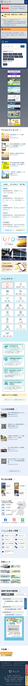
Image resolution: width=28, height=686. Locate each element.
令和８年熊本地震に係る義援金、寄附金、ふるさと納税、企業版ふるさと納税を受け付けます (13, 35)
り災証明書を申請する (9, 25)
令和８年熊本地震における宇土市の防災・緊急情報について (17, 8)
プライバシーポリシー (19, 662)
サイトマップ (17, 665)
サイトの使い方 (5, 662)
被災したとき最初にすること (11, 20)
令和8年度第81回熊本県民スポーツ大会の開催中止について (14, 217)
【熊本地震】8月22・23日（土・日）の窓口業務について (14, 200)
